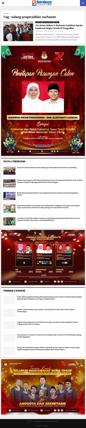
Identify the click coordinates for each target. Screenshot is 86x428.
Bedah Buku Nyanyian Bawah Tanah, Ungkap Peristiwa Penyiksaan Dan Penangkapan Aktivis (47, 194)
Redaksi (45, 426)
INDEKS (57, 22)
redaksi (40, 31)
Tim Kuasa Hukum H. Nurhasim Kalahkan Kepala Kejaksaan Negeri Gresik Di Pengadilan (59, 27)
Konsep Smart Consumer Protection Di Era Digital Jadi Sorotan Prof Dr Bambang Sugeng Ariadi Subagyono (49, 336)
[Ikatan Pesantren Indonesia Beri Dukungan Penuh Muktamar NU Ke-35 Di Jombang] (9, 171)
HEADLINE (38, 22)
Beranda (38, 426)
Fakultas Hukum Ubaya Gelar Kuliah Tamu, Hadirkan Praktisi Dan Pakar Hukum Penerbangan (45, 310)
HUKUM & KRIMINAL (48, 22)
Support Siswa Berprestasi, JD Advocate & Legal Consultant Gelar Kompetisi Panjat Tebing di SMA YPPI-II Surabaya (47, 323)
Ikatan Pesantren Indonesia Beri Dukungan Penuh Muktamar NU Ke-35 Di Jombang (47, 167)
